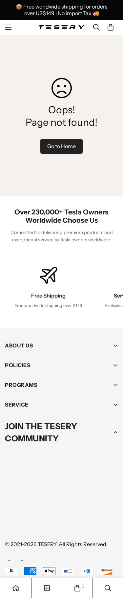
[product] (16, 588)
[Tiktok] (32, 524)
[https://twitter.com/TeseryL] (72, 504)
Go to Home (61, 146)
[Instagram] (52, 504)
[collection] (47, 588)
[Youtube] (13, 524)
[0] (110, 27)
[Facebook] (32, 504)
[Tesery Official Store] (61, 27)
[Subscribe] (111, 487)
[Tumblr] (91, 504)
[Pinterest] (13, 504)
